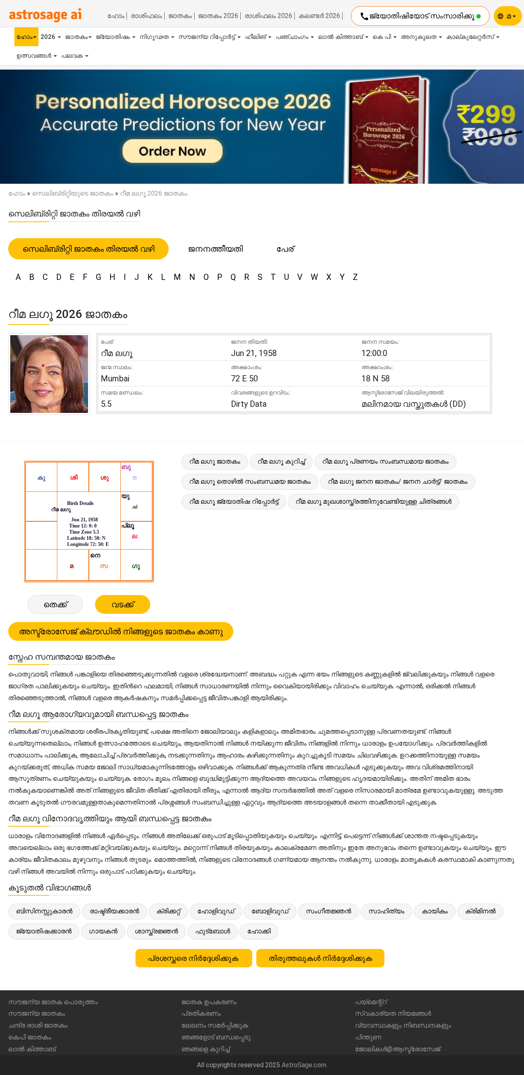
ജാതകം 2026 (218, 16)
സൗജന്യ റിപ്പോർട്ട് (207, 37)
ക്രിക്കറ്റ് (168, 911)
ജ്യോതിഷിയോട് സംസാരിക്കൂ (417, 16)
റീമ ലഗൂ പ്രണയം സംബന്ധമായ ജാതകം (385, 461)
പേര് (285, 249)
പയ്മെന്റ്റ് (371, 1002)
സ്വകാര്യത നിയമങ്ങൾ (393, 1013)
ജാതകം (180, 16)
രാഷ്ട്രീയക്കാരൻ (114, 911)
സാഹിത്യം (386, 911)
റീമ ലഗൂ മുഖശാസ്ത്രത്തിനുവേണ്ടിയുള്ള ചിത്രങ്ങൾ (374, 501)
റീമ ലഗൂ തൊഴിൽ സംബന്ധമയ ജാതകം (250, 481)
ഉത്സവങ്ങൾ (34, 55)
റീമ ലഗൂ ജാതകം (214, 461)
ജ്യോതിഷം (113, 37)
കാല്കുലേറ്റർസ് (470, 37)
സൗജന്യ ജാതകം (36, 1013)
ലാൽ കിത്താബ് (341, 37)
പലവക (72, 55)
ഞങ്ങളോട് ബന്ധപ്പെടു (216, 1037)
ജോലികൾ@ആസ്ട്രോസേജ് (397, 1049)
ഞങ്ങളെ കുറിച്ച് (205, 1049)
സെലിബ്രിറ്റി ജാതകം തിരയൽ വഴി (88, 249)
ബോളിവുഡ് (270, 911)
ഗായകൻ (103, 931)
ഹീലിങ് (256, 37)
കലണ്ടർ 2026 (319, 16)
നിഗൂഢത (155, 37)
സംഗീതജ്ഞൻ (328, 911)
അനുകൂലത (419, 37)
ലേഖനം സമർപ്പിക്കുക (214, 1025)
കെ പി (383, 37)
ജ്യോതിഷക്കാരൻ (44, 931)
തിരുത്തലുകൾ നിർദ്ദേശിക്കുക (320, 958)
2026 (49, 37)
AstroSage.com (304, 1065)
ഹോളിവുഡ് (215, 911)
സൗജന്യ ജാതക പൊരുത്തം (53, 1002)
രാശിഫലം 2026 (268, 16)
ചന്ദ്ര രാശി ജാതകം (38, 1025)
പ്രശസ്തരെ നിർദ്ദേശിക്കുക (194, 958)
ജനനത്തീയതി (215, 249)
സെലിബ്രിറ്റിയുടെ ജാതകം (72, 193)
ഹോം (115, 16)
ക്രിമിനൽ (480, 911)
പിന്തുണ (368, 1037)
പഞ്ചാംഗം (293, 37)
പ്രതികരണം (201, 1013)
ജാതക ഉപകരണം (209, 1002)
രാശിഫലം (146, 16)
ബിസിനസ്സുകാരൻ (44, 911)
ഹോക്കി (259, 931)
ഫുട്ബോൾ (212, 931)
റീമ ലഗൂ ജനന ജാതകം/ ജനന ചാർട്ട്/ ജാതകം (398, 481)
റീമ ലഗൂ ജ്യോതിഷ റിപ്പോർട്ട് (233, 501)
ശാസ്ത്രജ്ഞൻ (156, 931)
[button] (39, 127)
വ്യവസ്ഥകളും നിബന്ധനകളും (403, 1025)
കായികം (435, 911)
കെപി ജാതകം (29, 1037)
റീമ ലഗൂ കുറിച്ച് (281, 461)
